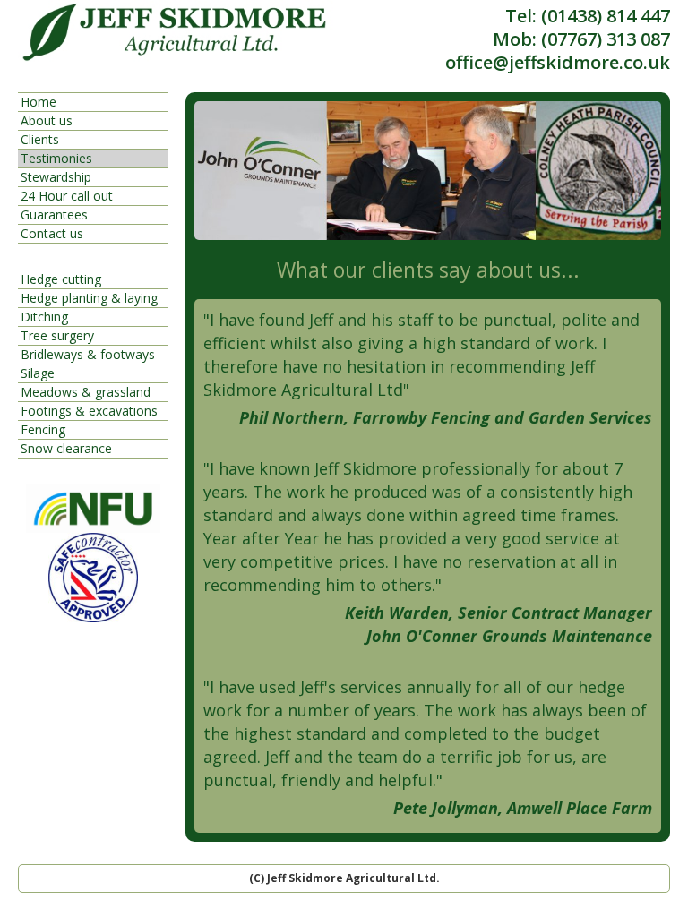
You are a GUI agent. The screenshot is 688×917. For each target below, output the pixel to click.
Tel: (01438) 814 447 (587, 16)
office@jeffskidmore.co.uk (557, 62)
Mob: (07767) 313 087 (581, 39)
